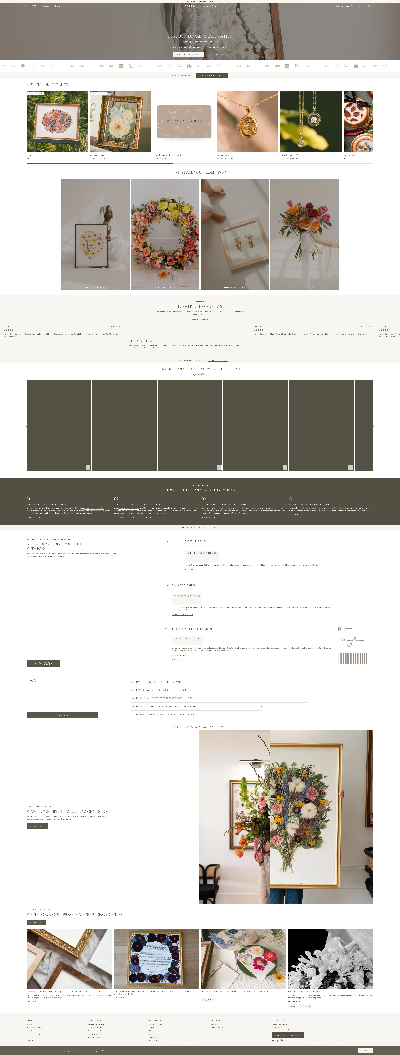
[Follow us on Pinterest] (281, 1040)
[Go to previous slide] (26, 427)
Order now (178, 660)
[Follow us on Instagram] (273, 1040)
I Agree (366, 1051)
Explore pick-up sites (183, 614)
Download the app (211, 517)
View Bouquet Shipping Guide (43, 663)
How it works (216, 54)
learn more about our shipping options (134, 517)
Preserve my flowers (212, 75)
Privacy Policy (311, 1046)
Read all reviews (200, 320)
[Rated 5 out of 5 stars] (8, 330)
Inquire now (37, 826)
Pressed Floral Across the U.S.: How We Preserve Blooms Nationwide (238, 991)
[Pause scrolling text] (393, 66)
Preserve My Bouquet (189, 54)
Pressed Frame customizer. (94, 508)
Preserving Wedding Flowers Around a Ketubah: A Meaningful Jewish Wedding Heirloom (152, 992)
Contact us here (216, 727)
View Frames (33, 517)
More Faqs (63, 715)
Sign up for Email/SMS (287, 1035)
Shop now (190, 569)
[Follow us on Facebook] (277, 1040)
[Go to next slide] (374, 427)
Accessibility (335, 1046)
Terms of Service (323, 1046)
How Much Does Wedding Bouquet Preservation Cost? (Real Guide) (63, 991)
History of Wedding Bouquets (304, 991)
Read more (36, 922)
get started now (298, 515)
